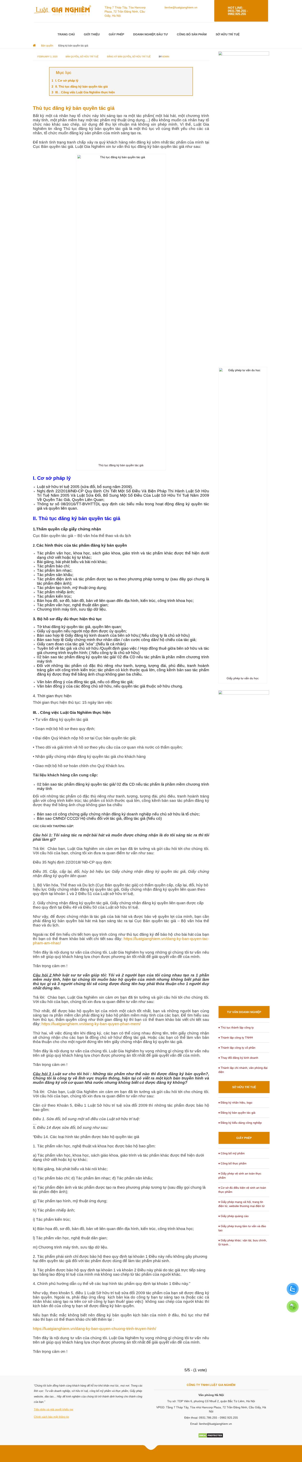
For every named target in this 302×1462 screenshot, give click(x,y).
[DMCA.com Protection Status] (210, 1435)
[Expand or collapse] (187, 73)
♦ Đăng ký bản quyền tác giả (236, 1112)
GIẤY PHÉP (116, 34)
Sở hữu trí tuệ (89, 56)
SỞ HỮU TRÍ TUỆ (228, 34)
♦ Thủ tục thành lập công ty (236, 1027)
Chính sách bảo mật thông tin (51, 1416)
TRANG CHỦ (66, 34)
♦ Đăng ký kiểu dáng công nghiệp (240, 1122)
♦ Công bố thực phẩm (232, 1163)
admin (165, 56)
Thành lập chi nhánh (234, 1067)
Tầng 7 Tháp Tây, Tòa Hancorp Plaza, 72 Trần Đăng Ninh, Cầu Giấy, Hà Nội (125, 11)
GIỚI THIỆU (92, 34)
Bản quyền (72, 56)
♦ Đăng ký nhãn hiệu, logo (235, 1102)
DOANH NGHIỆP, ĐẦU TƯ (150, 34)
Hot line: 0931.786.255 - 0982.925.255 (238, 11)
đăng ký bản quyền (119, 56)
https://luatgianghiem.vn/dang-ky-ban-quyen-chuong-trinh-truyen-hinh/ (94, 1328)
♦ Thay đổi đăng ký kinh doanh (238, 1057)
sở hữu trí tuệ (141, 56)
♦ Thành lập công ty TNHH (235, 1037)
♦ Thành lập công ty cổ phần (236, 1047)
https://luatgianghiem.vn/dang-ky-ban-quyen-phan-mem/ (91, 1024)
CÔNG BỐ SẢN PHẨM (192, 34)
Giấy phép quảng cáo (235, 1216)
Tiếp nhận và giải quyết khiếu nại (53, 1409)
